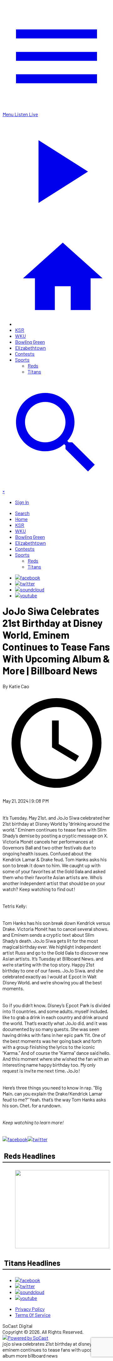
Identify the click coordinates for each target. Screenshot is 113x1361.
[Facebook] (27, 577)
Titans (34, 371)
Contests (25, 354)
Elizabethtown (30, 348)
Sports (22, 360)
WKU (20, 336)
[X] (25, 583)
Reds (33, 366)
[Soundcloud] (29, 589)
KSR (19, 330)
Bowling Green (30, 342)
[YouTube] (26, 595)
